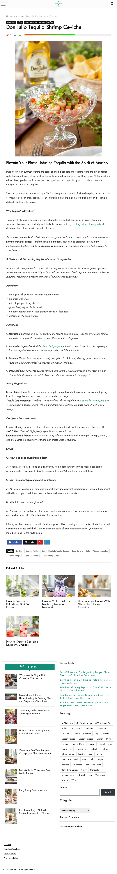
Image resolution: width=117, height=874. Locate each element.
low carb (66, 759)
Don (43, 551)
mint (84, 759)
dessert (105, 733)
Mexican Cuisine (31, 22)
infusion (81, 754)
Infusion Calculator (12, 849)
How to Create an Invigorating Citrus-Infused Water (34, 732)
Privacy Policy (10, 853)
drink (108, 738)
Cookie (76, 733)
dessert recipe (68, 738)
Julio (88, 551)
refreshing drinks (70, 769)
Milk (76, 759)
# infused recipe (84, 723)
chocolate (88, 728)
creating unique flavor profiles (87, 224)
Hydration (94, 749)
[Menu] (3, 4)
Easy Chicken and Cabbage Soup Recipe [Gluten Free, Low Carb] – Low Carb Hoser (85, 674)
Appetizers (19, 16)
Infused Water (68, 754)
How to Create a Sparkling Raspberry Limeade (22, 643)
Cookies (87, 733)
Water (74, 780)
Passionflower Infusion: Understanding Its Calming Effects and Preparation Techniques (36, 698)
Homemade (81, 749)
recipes (65, 764)
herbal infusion (105, 743)
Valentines (100, 774)
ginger (65, 743)
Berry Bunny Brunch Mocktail (33, 790)
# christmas (67, 723)
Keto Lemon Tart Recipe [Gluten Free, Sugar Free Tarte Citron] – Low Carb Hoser (84, 696)
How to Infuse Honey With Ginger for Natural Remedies (94, 604)
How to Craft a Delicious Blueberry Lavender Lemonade (57, 604)
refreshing (77, 764)
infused (106, 749)
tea (90, 774)
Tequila (35, 555)
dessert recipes (86, 738)
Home (9, 16)
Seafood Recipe (14, 555)
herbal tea (67, 749)
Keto (91, 754)
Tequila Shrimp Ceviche (51, 555)
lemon (99, 754)
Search (63, 787)
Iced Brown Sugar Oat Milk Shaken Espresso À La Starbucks (35, 811)
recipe (99, 759)
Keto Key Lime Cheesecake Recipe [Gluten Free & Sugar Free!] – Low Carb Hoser (85, 704)
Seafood (50, 22)
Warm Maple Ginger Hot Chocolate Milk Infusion (32, 677)
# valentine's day (103, 723)
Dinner (100, 738)
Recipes (42, 22)
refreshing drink (93, 764)
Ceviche (19, 551)
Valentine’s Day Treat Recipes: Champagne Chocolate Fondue (35, 752)
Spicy (84, 769)
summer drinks (69, 774)
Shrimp (26, 555)
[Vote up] (20, 35)
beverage (76, 728)
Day (96, 733)
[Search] (112, 4)
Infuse (20, 22)
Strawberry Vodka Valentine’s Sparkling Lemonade (34, 712)
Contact (7, 844)
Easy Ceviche (77, 551)
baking (65, 728)
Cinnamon (101, 728)
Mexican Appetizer (100, 551)
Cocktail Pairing (32, 551)
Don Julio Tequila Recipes (58, 551)
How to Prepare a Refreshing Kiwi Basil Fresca (18, 604)
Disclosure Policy (11, 858)
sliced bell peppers (52, 346)
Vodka (65, 780)
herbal (92, 743)
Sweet (82, 774)
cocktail (65, 733)
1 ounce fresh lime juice (91, 400)
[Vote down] (15, 35)
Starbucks (94, 769)
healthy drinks (78, 743)
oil (91, 759)
